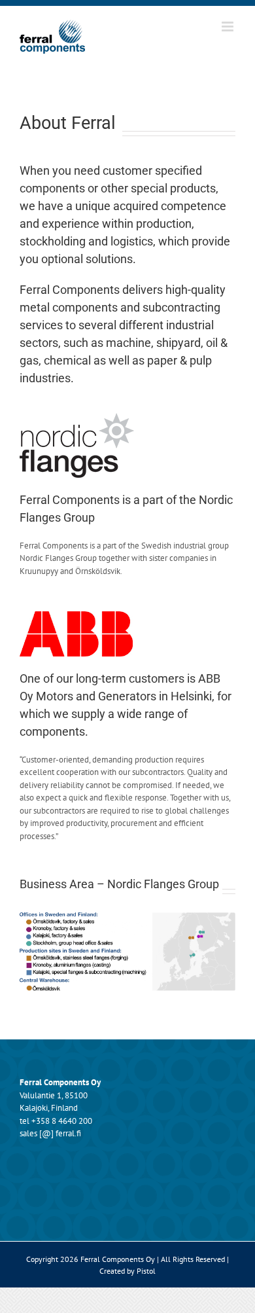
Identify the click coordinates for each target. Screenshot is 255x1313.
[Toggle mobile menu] (228, 26)
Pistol (146, 1271)
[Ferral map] (127, 916)
